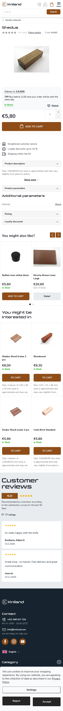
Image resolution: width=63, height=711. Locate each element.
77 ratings (10, 514)
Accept (46, 701)
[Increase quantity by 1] (58, 112)
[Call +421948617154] (39, 4)
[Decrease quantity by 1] (58, 116)
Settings (31, 690)
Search (53, 11)
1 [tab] (30, 304)
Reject (16, 701)
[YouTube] (22, 641)
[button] (16, 379)
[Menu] (58, 4)
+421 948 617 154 (16, 619)
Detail (47, 296)
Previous (52, 235)
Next (58, 235)
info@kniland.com (16, 629)
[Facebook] (5, 641)
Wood (58, 204)
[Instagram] (14, 641)
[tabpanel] (16, 272)
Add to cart (34, 126)
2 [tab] (33, 304)
